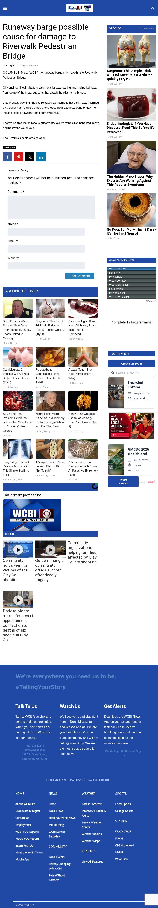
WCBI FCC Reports (27, 831)
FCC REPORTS (77, 779)
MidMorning (56, 825)
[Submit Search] (153, 8)
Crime (52, 804)
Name (13, 224)
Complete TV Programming (131, 322)
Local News (9, 147)
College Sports (124, 811)
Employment (23, 825)
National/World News (62, 818)
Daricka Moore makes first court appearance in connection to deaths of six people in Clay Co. (18, 625)
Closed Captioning (56, 779)
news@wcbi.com (34, 750)
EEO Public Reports (98, 779)
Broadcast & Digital (27, 811)
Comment (16, 192)
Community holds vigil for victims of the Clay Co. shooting (15, 570)
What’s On (121, 859)
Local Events (57, 857)
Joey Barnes (31, 65)
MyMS (119, 852)
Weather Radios (92, 834)
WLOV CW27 (123, 831)
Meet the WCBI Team (29, 852)
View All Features (92, 861)
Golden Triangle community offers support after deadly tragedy (49, 570)
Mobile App (112, 751)
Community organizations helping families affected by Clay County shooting (82, 552)
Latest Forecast (92, 804)
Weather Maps (91, 841)
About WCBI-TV (25, 804)
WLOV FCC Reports (27, 838)
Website (13, 258)
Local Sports (123, 804)
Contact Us (22, 818)
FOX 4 (119, 838)
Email (13, 241)
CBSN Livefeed (124, 845)
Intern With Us (24, 845)
